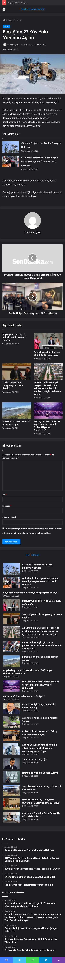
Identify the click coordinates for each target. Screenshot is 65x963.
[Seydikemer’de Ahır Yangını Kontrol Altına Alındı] (11, 790)
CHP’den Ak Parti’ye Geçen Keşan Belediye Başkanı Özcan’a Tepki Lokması (39, 161)
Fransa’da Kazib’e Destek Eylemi (40, 772)
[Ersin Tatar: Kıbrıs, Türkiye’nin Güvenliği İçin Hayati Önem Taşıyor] (11, 804)
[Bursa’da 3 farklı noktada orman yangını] (16, 410)
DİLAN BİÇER (12, 45)
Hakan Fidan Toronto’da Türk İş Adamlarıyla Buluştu (39, 733)
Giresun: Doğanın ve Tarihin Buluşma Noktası (37, 566)
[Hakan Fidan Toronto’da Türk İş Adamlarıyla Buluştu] (11, 735)
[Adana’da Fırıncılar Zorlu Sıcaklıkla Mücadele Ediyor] (11, 817)
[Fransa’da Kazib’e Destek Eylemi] (11, 777)
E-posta (6, 506)
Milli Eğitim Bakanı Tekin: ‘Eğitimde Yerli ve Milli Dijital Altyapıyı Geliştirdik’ (47, 426)
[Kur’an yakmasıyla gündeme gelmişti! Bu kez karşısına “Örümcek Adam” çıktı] (11, 646)
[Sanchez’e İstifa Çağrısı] (11, 763)
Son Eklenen (32, 555)
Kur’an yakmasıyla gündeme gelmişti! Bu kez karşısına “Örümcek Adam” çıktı (41, 645)
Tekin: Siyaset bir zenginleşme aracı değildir (12, 385)
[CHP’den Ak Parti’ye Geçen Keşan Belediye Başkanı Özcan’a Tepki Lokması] (10, 161)
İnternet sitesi (9, 517)
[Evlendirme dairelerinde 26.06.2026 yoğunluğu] (48, 341)
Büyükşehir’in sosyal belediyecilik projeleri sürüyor (31, 2)
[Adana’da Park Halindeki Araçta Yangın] (11, 722)
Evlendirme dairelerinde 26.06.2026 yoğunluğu (47, 354)
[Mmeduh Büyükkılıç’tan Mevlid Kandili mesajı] (11, 708)
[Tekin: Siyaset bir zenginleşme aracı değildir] (16, 371)
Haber (19, 20)
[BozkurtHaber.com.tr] (32, 9)
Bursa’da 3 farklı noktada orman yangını (16, 423)
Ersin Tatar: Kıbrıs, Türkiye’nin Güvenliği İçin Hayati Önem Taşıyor (41, 801)
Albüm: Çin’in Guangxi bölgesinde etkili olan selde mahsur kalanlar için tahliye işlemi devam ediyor (47, 388)
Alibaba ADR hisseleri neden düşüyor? (24, 696)
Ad (4, 494)
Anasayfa (9, 20)
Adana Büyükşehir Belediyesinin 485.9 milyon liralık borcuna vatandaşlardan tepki (39, 748)
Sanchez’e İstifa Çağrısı (35, 759)
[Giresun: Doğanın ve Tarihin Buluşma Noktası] (10, 147)
